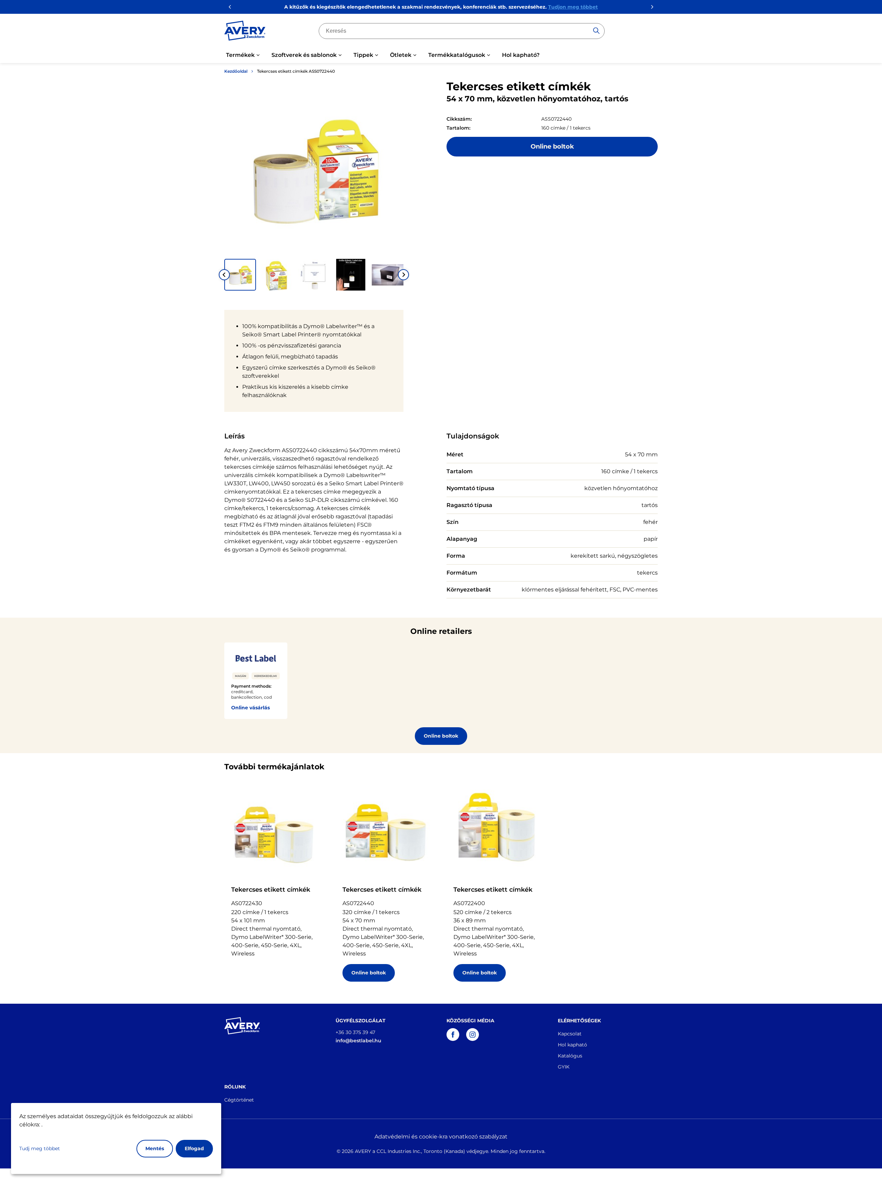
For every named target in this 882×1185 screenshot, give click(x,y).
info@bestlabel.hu (358, 1040)
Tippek (363, 55)
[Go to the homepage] (245, 32)
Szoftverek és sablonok (304, 55)
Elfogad (194, 1148)
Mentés (154, 1148)
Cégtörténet (239, 1100)
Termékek (240, 55)
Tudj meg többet (39, 1148)
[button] (240, 275)
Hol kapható (572, 1045)
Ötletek (400, 55)
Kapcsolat (570, 1034)
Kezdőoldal (235, 71)
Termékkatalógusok (456, 55)
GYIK (564, 1067)
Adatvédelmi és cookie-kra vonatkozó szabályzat (441, 1136)
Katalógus (570, 1056)
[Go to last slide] (224, 274)
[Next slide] (403, 274)
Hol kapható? (521, 55)
